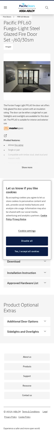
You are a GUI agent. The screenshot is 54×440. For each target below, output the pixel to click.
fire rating (19, 145)
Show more (27, 167)
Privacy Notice (19, 219)
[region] (27, 220)
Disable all (27, 241)
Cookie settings (27, 230)
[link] (9, 16)
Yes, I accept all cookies (27, 251)
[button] (23, 16)
